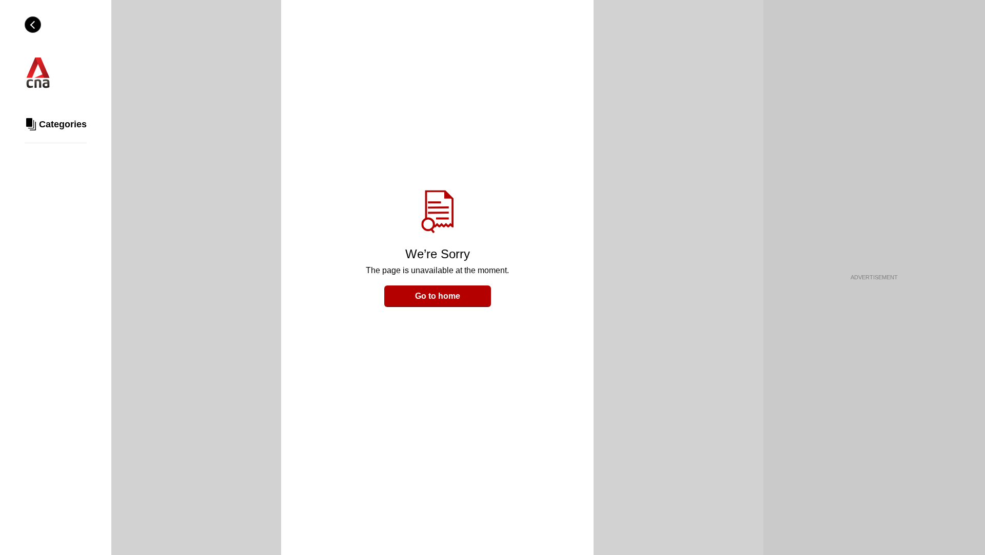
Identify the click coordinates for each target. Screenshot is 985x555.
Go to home (437, 296)
